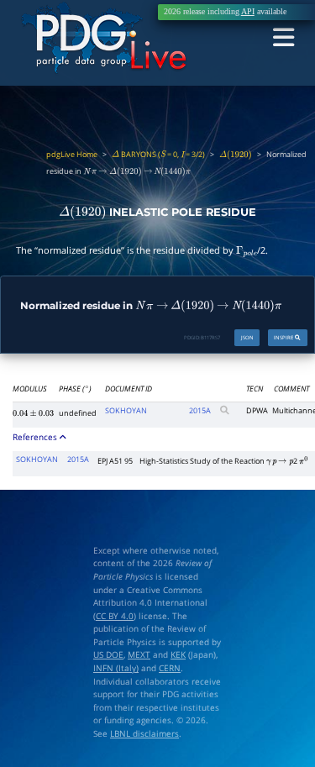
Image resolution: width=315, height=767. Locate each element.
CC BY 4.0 (115, 616)
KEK (178, 654)
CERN (170, 668)
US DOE (108, 654)
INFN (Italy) (116, 668)
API (248, 12)
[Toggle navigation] (283, 39)
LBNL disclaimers (144, 733)
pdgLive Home (71, 155)
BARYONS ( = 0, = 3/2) (158, 155)
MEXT (139, 654)
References (36, 437)
